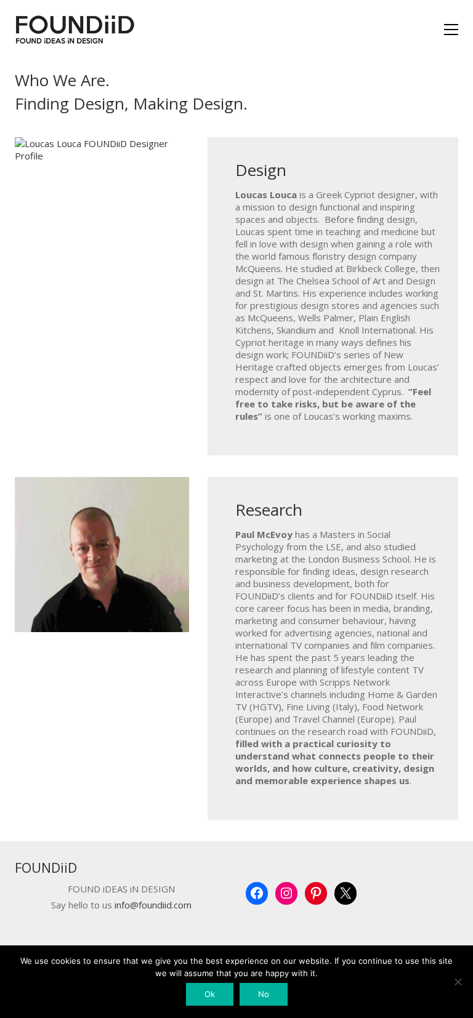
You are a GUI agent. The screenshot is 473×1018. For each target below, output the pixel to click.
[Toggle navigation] (451, 29)
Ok (209, 994)
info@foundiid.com (153, 905)
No (263, 994)
